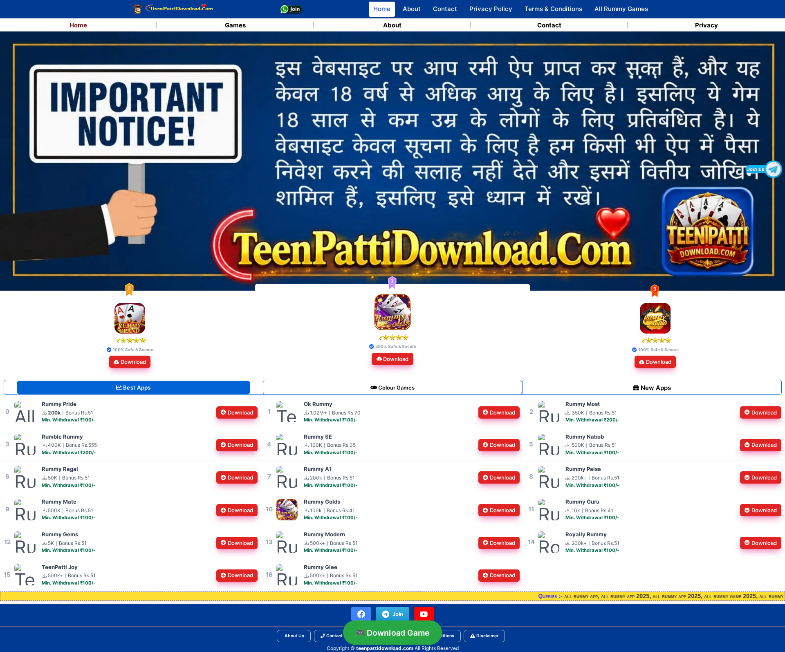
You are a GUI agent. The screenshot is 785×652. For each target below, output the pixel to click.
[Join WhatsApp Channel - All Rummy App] (291, 9)
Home (381, 9)
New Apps (652, 388)
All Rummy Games (621, 9)
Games (235, 25)
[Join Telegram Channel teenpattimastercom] (763, 169)
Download (133, 361)
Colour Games (396, 387)
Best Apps (133, 387)
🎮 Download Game (392, 632)
